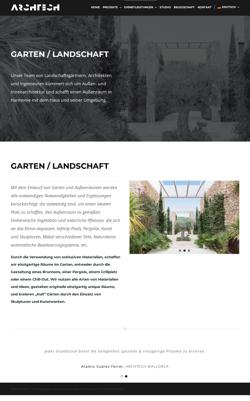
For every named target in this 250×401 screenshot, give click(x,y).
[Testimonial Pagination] (122, 376)
